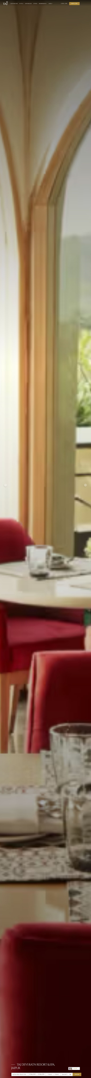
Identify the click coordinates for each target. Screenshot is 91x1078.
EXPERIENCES (28, 3)
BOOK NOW (77, 1074)
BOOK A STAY (74, 3)
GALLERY (75, 1068)
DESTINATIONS (14, 3)
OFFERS (35, 3)
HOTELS (21, 3)
